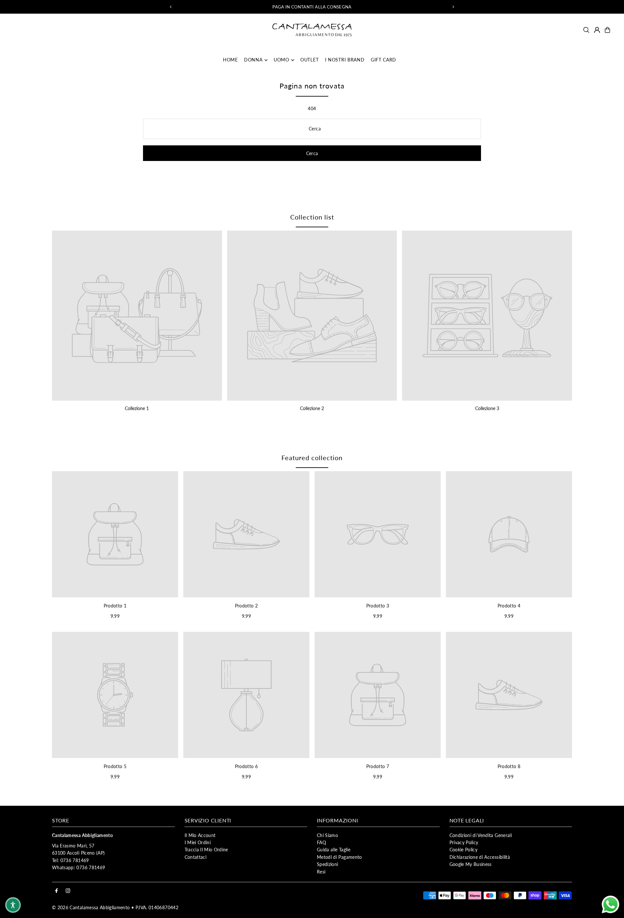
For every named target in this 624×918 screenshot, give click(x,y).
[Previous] (171, 7)
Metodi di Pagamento (339, 857)
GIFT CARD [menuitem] (383, 60)
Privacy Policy (463, 842)
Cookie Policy (463, 849)
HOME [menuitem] (230, 60)
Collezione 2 (312, 408)
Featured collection (312, 457)
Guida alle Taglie (333, 849)
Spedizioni (327, 864)
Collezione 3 (487, 408)
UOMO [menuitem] (281, 60)
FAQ (321, 842)
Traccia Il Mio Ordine (206, 849)
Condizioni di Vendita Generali (480, 835)
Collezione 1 (137, 408)
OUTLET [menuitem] (309, 60)
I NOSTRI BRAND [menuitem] (345, 60)
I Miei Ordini (198, 842)
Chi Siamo (327, 835)
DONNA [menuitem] (253, 60)
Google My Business (470, 864)
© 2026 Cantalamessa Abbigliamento (91, 907)
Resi (321, 871)
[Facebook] (56, 891)
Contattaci (196, 857)
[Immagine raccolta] (137, 316)
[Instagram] (68, 891)
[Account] (597, 30)
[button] (13, 905)
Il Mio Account (200, 835)
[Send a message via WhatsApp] (610, 904)
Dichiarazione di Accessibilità (479, 857)
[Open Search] (586, 30)
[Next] (453, 7)
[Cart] (607, 30)
